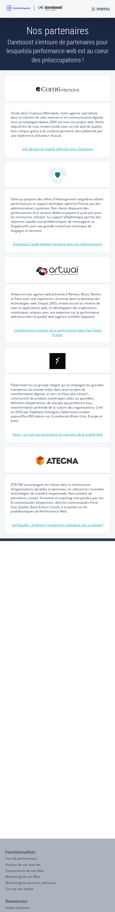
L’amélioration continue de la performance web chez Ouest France (57, 332)
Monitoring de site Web (22, 876)
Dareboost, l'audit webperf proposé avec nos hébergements (57, 244)
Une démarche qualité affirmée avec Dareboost (57, 149)
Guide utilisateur (17, 907)
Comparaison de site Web (24, 870)
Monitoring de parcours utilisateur (30, 882)
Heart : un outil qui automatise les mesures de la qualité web (57, 434)
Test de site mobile (19, 889)
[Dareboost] (34, 8)
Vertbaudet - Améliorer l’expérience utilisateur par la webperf (57, 525)
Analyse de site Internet (22, 864)
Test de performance (21, 858)
